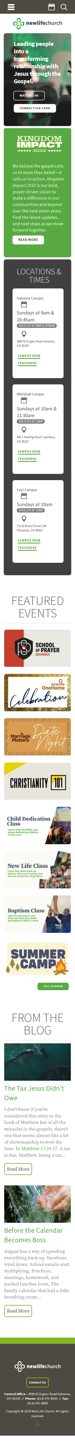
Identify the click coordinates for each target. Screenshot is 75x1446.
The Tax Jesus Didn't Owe (34, 1093)
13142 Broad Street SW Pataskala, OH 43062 (31, 528)
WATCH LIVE (29, 95)
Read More (28, 239)
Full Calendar (53, 986)
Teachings (27, 363)
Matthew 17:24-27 (39, 1148)
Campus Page (29, 356)
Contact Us (37, 1382)
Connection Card (35, 108)
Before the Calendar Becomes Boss (33, 1235)
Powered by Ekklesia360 (37, 1424)
